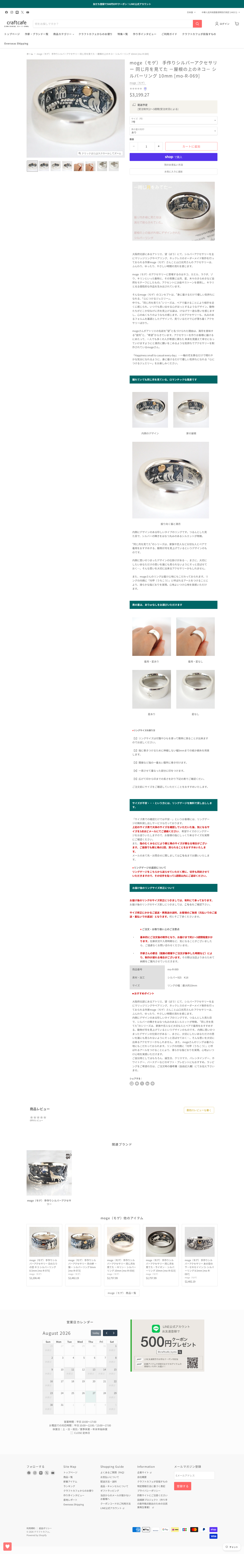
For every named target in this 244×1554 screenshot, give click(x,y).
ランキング (69, 1486)
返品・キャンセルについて (114, 1486)
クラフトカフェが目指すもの (199, 34)
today (96, 1333)
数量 (132, 139)
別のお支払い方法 (173, 164)
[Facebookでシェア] (137, 1084)
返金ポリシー (45, 1528)
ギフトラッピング (109, 1490)
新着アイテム (70, 1481)
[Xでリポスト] (142, 1084)
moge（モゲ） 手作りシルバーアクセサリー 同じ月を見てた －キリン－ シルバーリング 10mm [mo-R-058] (121, 1265)
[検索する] (197, 24)
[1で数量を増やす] (159, 146)
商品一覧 (68, 1477)
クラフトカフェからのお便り (96, 34)
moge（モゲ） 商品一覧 (122, 1293)
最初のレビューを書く (199, 1110)
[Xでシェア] (132, 1084)
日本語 (190, 12)
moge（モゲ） (138, 82)
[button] (32, 166)
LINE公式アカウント (111, 1508)
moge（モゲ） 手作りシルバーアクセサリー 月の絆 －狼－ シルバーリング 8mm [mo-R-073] (82, 1265)
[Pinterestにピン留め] (153, 1084)
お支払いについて (109, 1477)
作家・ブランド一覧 (36, 34)
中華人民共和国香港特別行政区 (219, 12)
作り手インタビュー (145, 34)
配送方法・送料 (108, 1481)
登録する (183, 1486)
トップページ (12, 34)
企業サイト (143, 1472)
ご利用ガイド (169, 34)
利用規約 (31, 1528)
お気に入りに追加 (173, 171)
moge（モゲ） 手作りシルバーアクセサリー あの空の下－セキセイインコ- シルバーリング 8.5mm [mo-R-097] (199, 1267)
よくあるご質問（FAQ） (113, 1472)
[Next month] (113, 1333)
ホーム (30, 54)
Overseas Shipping (16, 43)
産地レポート (70, 1499)
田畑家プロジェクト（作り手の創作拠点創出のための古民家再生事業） (152, 1503)
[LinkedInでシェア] (147, 1084)
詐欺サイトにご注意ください (152, 1495)
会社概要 (142, 1477)
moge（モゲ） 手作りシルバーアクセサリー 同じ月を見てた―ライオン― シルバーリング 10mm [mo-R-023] (161, 1265)
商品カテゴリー (62, 34)
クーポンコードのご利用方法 (115, 1503)
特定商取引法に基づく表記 (151, 1486)
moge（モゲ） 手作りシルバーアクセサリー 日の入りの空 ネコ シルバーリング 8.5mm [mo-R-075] (43, 1265)
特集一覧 (123, 34)
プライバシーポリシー (149, 1490)
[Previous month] (106, 1333)
